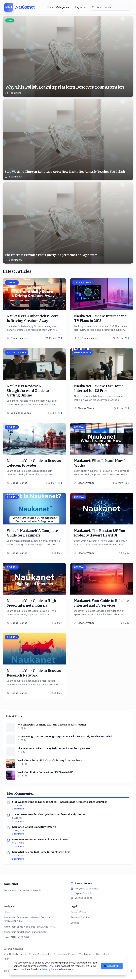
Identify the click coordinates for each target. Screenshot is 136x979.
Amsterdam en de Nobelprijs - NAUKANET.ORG (29, 926)
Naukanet (11, 884)
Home (50, 7)
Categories (62, 7)
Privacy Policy (78, 912)
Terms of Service (80, 917)
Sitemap (75, 922)
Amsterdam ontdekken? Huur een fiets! (25, 932)
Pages (78, 7)
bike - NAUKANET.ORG (16, 937)
